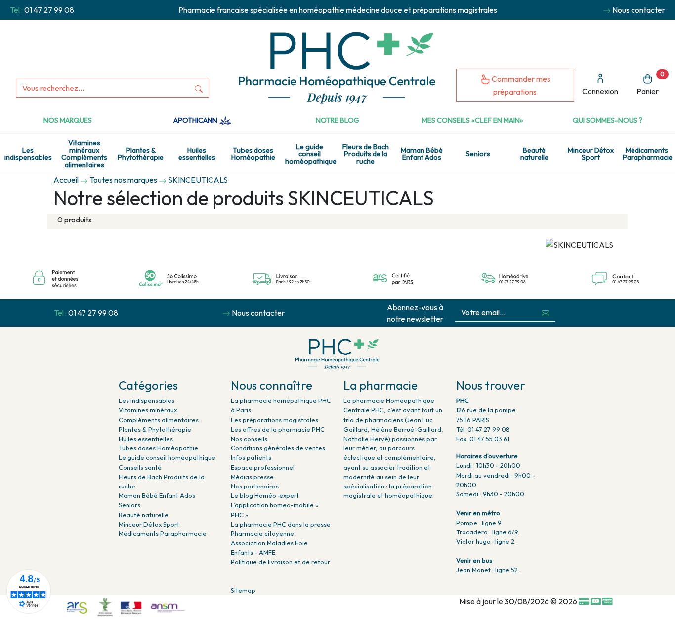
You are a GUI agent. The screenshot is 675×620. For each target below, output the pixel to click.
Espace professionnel (263, 467)
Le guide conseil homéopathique (311, 154)
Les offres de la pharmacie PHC (278, 429)
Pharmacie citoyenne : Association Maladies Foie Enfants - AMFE (269, 543)
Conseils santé (140, 467)
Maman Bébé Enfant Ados (422, 154)
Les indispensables (28, 154)
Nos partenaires (255, 486)
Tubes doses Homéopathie (253, 154)
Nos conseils (249, 439)
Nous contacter (638, 10)
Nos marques (67, 120)
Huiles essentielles (196, 154)
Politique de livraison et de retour (280, 562)
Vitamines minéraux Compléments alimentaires (84, 153)
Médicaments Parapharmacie (648, 154)
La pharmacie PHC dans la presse (281, 524)
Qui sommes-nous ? (607, 120)
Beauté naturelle (534, 154)
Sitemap (243, 590)
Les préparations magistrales (274, 420)
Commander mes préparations (520, 85)
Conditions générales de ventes (278, 448)
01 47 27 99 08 (49, 10)
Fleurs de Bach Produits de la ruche (365, 154)
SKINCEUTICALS (198, 180)
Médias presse (252, 477)
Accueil (66, 180)
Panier (650, 83)
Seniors (478, 153)
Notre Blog (337, 120)
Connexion (600, 91)
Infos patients (251, 457)
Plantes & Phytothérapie (141, 154)
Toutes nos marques (123, 180)
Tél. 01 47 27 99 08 (483, 429)
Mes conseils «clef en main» (472, 120)
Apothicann (196, 120)
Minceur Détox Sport (591, 154)
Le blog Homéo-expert (265, 495)
